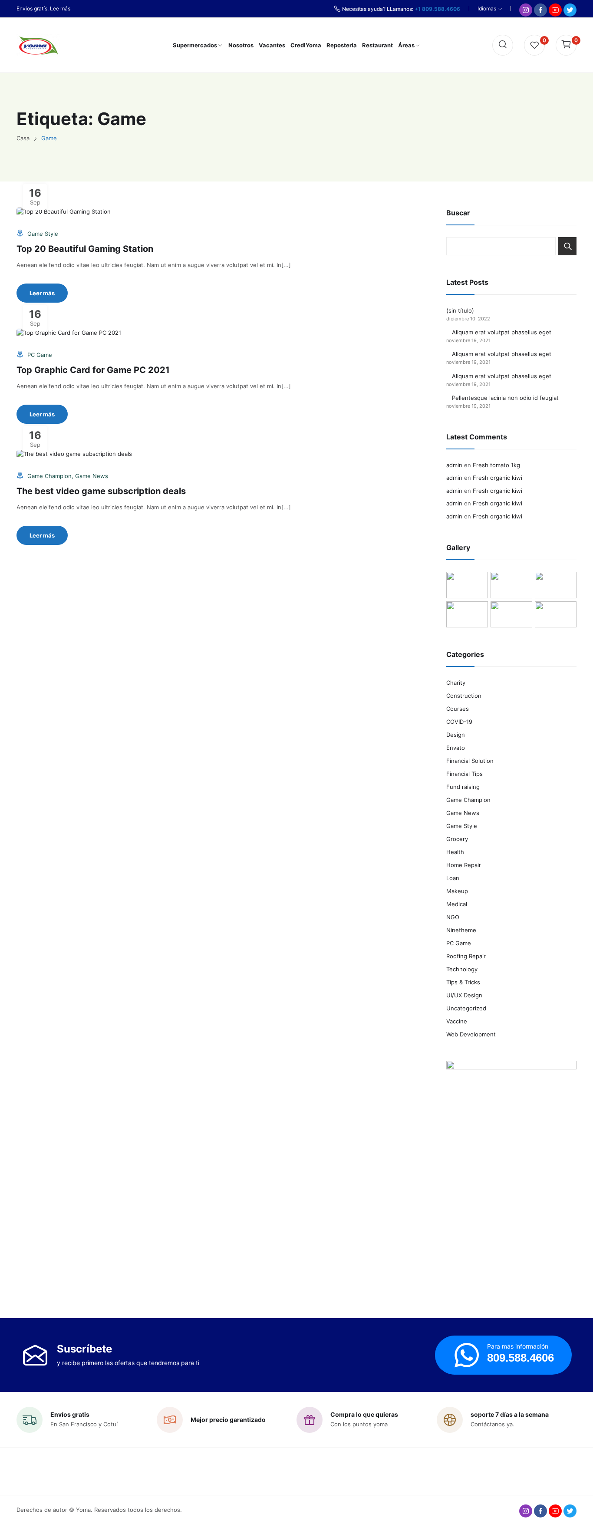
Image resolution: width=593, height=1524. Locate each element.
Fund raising (463, 786)
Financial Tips (464, 773)
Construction (463, 695)
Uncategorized (466, 1008)
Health (455, 851)
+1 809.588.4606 (437, 9)
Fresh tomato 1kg (496, 465)
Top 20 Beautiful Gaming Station (84, 249)
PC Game (39, 354)
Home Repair (463, 864)
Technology (462, 969)
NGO (452, 917)
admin (454, 465)
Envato (455, 747)
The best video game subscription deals (101, 491)
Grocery (457, 838)
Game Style (42, 233)
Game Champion (49, 475)
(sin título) (460, 310)
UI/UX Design (464, 995)
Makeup (457, 890)
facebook (540, 1510)
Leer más (42, 293)
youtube (555, 1510)
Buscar (567, 246)
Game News (91, 475)
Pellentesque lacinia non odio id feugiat (505, 397)
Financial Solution (470, 760)
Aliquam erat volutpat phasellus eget (501, 332)
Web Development (471, 1034)
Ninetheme (461, 930)
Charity (455, 682)
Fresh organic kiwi (497, 477)
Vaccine (456, 1021)
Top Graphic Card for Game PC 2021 (93, 370)
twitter (570, 1510)
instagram (525, 1510)
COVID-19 (459, 721)
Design (455, 734)
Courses (457, 708)
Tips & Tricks (463, 982)
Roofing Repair (466, 956)
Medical (456, 904)
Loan (452, 877)
